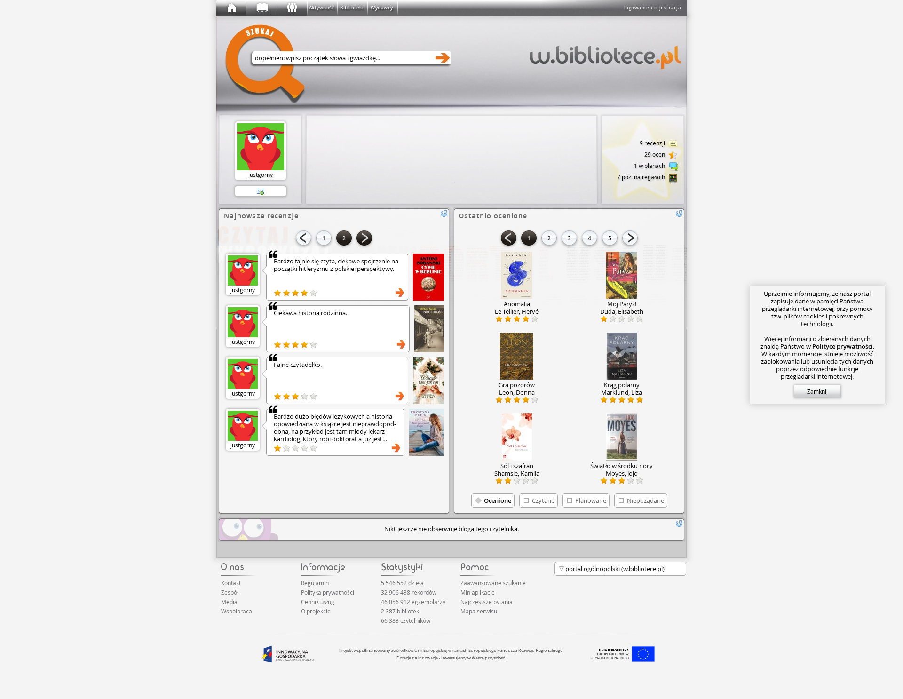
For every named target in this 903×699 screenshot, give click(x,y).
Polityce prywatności (842, 346)
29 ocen (655, 154)
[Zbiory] (261, 8)
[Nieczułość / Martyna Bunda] (429, 328)
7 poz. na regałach (641, 177)
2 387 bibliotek (400, 611)
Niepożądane (645, 500)
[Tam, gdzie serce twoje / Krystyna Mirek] (426, 432)
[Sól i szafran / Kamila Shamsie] (517, 437)
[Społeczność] (292, 8)
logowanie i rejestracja (652, 8)
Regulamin (315, 583)
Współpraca (236, 611)
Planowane (590, 500)
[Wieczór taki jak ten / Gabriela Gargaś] (428, 380)
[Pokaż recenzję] (399, 292)
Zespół (229, 592)
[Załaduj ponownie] (444, 213)
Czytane (543, 500)
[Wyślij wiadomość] (260, 191)
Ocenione (497, 500)
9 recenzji (653, 143)
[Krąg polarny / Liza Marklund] (621, 356)
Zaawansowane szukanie (493, 583)
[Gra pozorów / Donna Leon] (516, 356)
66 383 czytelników (405, 620)
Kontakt (231, 583)
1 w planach (650, 165)
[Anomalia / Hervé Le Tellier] (516, 275)
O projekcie (316, 611)
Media (229, 601)
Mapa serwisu (478, 611)
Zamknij (817, 391)
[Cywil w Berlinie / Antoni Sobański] (428, 277)
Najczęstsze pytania (486, 601)
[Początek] (231, 8)
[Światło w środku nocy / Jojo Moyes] (621, 437)
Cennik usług (317, 601)
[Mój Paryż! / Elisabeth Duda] (621, 275)
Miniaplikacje (477, 592)
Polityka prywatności (327, 592)
